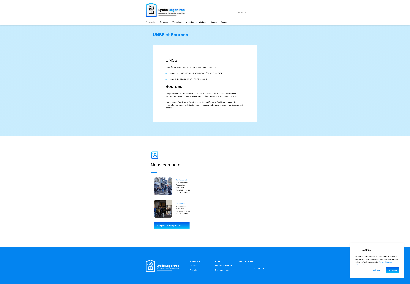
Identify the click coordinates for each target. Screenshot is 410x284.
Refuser (376, 270)
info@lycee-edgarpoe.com (169, 225)
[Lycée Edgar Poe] (165, 10)
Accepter (392, 270)
